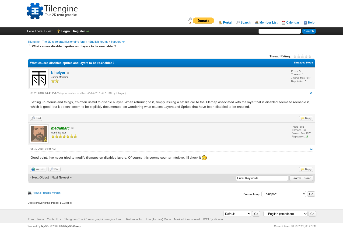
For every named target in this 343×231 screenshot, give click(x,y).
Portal (227, 22)
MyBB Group (73, 226)
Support (116, 41)
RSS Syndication (213, 219)
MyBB (45, 226)
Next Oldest (40, 177)
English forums (98, 41)
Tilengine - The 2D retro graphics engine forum (57, 41)
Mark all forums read (187, 219)
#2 (311, 148)
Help (311, 22)
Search (246, 22)
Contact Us (54, 219)
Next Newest (60, 177)
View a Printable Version (46, 192)
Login (65, 31)
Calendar (292, 22)
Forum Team (36, 219)
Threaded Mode (303, 62)
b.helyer (58, 73)
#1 (311, 93)
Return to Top (134, 219)
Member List (268, 22)
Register (79, 31)
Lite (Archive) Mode (158, 219)
